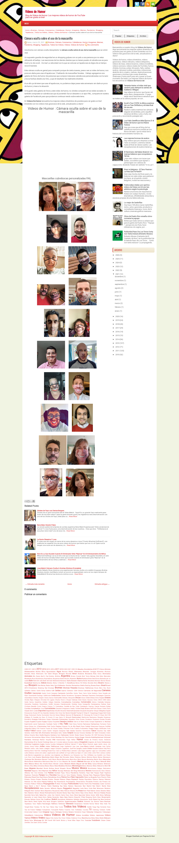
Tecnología (46, 804)
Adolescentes (29, 672)
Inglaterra (35, 744)
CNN (104, 700)
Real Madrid (87, 786)
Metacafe (103, 761)
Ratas (65, 786)
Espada (27, 722)
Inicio (26, 23)
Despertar (90, 711)
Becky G (56, 683)
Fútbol (33, 731)
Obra (103, 771)
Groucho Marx (34, 735)
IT (77, 744)
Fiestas (58, 726)
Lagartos (88, 751)
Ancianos (88, 674)
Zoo (32, 822)
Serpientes (55, 797)
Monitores (68, 766)
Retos (62, 791)
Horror (42, 740)
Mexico (31, 764)
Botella (82, 685)
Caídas (58, 690)
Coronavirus (50, 30)
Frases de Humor (52, 728)
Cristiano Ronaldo (30, 706)
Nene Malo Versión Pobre (46, 525)
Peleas (108, 775)
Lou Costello (98, 755)
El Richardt (67, 717)
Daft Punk (93, 708)
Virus (79, 818)
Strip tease (46, 801)
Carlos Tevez (78, 693)
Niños (54, 771)
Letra (72, 753)
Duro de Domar (55, 715)
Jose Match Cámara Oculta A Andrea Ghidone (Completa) (59, 568)
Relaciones (100, 788)
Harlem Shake (74, 735)
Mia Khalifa (44, 764)
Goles (65, 733)
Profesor (33, 784)
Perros (64, 777)
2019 (117, 320)
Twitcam (102, 810)
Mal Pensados (64, 757)
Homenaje (35, 740)
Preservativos (80, 782)
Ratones (70, 786)
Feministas (42, 726)
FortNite (107, 726)
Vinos (63, 818)
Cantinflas (69, 693)
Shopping (99, 30)
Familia (79, 724)
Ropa (69, 793)
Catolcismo (47, 695)
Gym (58, 735)
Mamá (95, 757)
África (43, 672)
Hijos (43, 737)
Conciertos (27, 704)
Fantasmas (95, 724)
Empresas (107, 717)
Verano (71, 812)
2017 (57, 669)
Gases (72, 731)
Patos (91, 775)
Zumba (44, 822)
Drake (108, 713)
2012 (34, 669)
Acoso (102, 669)
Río (77, 791)
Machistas (46, 757)
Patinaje (85, 775)
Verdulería (77, 812)
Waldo (102, 818)
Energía (35, 719)
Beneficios (71, 683)
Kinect (50, 751)
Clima (95, 700)
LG (82, 753)
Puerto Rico (88, 784)
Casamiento (32, 695)
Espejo (44, 722)
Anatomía (81, 674)
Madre (52, 757)
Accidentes (88, 669)
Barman (97, 681)
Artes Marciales (105, 676)
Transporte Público (57, 810)
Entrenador (55, 719)
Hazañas (88, 735)
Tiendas (36, 807)
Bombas (68, 685)
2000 (26, 669)
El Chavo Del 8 (103, 715)
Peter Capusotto (77, 777)
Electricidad (76, 717)
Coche (26, 702)
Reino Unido (88, 788)
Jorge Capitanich (65, 746)
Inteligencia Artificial (63, 744)
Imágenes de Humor (94, 742)
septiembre (119, 284)
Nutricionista (96, 771)
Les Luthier (60, 753)
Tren (72, 810)
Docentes (46, 713)
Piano (99, 777)
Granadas (102, 733)
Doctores (52, 713)
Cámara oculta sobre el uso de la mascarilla (48, 38)
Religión (27, 791)
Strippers (54, 801)
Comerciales (86, 702)
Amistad (68, 674)
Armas (93, 676)
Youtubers (96, 820)
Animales (28, 676)
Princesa (27, 784)
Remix (43, 791)
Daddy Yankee (75, 708)
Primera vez (106, 782)
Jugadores (65, 748)
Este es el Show (79, 722)
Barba (85, 681)
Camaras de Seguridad (92, 691)
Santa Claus (65, 795)
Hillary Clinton (50, 737)
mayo (117, 296)
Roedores (31, 793)
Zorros (39, 822)
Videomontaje (38, 815)
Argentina (65, 676)
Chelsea (64, 698)
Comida (101, 702)
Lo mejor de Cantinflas (133, 203)
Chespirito (71, 698)
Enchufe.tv (27, 719)
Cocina (31, 702)
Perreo (59, 777)
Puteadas (96, 784)
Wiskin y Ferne (66, 820)
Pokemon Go (28, 782)
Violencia (74, 818)
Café (52, 691)
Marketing (90, 759)
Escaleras (88, 719)
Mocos (52, 766)
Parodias (53, 775)
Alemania (78, 672)
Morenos (89, 766)
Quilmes (107, 784)
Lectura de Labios (41, 753)
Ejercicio (68, 715)
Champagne (100, 695)
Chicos (83, 698)
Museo (69, 768)
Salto (37, 795)
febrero (118, 307)
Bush (108, 688)
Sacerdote (27, 795)
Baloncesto (56, 681)
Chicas (78, 698)
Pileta (108, 777)
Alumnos (107, 672)
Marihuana (65, 759)
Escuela (107, 719)
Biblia (85, 683)
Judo (37, 748)
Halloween (65, 735)
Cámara (41, 30)
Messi (98, 761)
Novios (88, 771)
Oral (45, 773)
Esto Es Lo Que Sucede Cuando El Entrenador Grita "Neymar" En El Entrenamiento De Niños (71, 554)
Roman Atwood (39, 793)
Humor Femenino (104, 740)
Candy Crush (46, 693)
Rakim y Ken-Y (34, 786)
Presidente (89, 782)
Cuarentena (59, 706)
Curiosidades (49, 708)
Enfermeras (42, 719)
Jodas (42, 746)
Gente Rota (34, 733)
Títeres (52, 807)
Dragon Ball (102, 713)
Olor (32, 773)
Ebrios (62, 715)
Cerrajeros (78, 695)
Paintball (57, 773)
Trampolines (46, 810)
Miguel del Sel (81, 764)
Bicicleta (90, 683)
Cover (108, 704)
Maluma (89, 757)
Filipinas (65, 726)
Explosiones (42, 724)
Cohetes (45, 702)
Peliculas (27, 777)
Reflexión (53, 788)
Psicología (64, 784)
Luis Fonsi (28, 757)
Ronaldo (59, 793)
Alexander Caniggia (89, 672)
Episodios (72, 719)
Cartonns (95, 693)
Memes (83, 30)
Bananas (63, 681)
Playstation (88, 779)
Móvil (106, 766)
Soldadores (69, 799)
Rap (61, 786)
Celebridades (56, 695)
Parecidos (35, 775)
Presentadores (70, 782)
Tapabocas (29, 32)
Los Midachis (65, 755)
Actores (107, 669)
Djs (42, 713)
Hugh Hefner (71, 740)
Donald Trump (75, 713)
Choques (37, 700)
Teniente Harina (88, 804)
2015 (48, 669)
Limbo (89, 753)
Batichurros (37, 683)
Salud (41, 795)
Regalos (59, 788)
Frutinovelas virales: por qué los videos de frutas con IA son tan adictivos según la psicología (136, 187)
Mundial (39, 768)
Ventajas (58, 812)
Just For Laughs (76, 748)
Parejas (42, 775)
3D (76, 669)
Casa (100, 693)
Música (83, 768)
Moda (56, 766)
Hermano (107, 735)
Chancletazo (28, 698)
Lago (93, 751)
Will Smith (56, 820)
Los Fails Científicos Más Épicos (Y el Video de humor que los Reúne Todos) (139, 123)
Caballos (27, 691)
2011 (30, 669)
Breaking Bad (42, 688)
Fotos (34, 728)
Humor (68, 30)
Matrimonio (46, 761)
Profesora (40, 784)
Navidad (27, 771)
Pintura (33, 779)
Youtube (88, 820)
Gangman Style (64, 731)
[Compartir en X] (31, 501)
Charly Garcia (48, 698)
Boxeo (93, 685)
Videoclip (89, 812)
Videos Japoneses (97, 815)
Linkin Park (96, 753)
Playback (74, 779)
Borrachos (76, 685)
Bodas (48, 685)
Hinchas (59, 737)
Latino (108, 751)
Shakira (70, 797)
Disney (35, 713)
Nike (50, 771)
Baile (31, 681)
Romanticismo (50, 793)
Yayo (78, 820)
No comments (93, 45)
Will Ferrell (48, 820)
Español (39, 722)
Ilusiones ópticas (73, 742)
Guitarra (53, 735)
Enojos (49, 719)
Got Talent (95, 733)
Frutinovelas (84, 728)
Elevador (100, 717)
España (33, 722)
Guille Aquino (45, 735)
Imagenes (75, 30)
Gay (105, 731)
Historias (71, 737)
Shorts (95, 797)
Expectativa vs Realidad (102, 722)
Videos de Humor (35, 11)
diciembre (119, 276)
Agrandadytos (51, 672)
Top (98, 807)
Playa (68, 779)
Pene (37, 777)
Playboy (81, 779)
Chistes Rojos (29, 700)
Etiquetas (130, 36)
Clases (84, 700)
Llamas (102, 753)
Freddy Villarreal (63, 728)
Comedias (76, 702)
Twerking (95, 810)
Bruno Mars (98, 688)
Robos (108, 791)
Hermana (101, 735)
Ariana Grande (76, 676)
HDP (95, 735)
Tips (47, 807)
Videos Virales (38, 818)
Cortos (103, 704)
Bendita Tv (63, 683)
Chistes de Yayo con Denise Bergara (50, 511)
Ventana (65, 812)
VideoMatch (28, 815)
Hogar (82, 737)
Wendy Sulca (28, 820)
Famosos (86, 724)
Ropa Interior (75, 793)
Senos (102, 795)
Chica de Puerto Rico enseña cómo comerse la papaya (138, 217)
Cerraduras (70, 695)
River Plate (86, 791)
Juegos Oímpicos (56, 748)
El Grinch (49, 717)
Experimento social (30, 724)
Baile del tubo (47, 681)
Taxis (34, 804)
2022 (117, 270)
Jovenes (98, 746)
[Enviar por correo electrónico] (25, 501)
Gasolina (79, 731)
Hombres (27, 740)
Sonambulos (84, 799)
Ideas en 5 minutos (56, 742)
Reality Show (106, 786)
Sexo (61, 797)
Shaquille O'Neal (79, 797)
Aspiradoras (48, 679)
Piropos (38, 779)
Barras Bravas (105, 681)
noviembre (119, 280)
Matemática (38, 761)
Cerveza (85, 695)
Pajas (63, 773)
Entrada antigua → (102, 584)
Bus (104, 688)
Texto (105, 804)
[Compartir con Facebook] (33, 501)
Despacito (83, 711)
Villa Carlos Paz (55, 818)
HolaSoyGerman (97, 737)
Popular (118, 36)
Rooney (65, 793)
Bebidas (49, 683)
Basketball (28, 683)
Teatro (39, 804)
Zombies (27, 822)
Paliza (68, 773)
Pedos (102, 775)
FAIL (61, 724)
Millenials (107, 764)
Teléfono (54, 804)
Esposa (50, 722)
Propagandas (48, 784)
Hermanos (27, 737)
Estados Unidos (66, 721)
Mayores (65, 761)
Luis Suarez (36, 757)
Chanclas (107, 695)
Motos (95, 766)
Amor (74, 674)
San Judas (47, 795)
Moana (47, 766)
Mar (33, 759)
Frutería (76, 728)
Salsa (33, 795)
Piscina (44, 779)
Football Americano (91, 726)
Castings (40, 695)
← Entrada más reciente (34, 584)
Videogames (98, 812)
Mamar (100, 757)
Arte (97, 676)
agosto (118, 288)
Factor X (56, 724)
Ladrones (74, 751)
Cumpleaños (35, 708)
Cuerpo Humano (100, 706)
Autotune (85, 679)
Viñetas (68, 818)
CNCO (100, 700)
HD (92, 735)
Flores (83, 726)
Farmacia (103, 724)
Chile (88, 698)
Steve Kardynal (105, 799)
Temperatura (78, 804)
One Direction (38, 773)
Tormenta (103, 807)
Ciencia (74, 700)
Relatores (107, 788)
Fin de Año (71, 726)
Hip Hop (65, 737)
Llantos (108, 753)
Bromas (34, 30)
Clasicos (90, 700)
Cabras (33, 691)
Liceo (85, 753)
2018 (61, 669)
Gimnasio (54, 733)
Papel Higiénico (105, 773)
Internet (73, 744)
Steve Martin (28, 801)
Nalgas (99, 768)
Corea (80, 704)
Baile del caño (38, 681)
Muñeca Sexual (54, 768)
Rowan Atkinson (94, 793)
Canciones (36, 693)
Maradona (38, 759)
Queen (102, 784)
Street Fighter (38, 801)
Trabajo (38, 810)
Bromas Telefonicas (86, 688)
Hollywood (107, 737)
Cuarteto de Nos (69, 706)
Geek (108, 731)
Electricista (85, 717)
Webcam (107, 818)
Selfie (97, 795)
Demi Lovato (34, 711)
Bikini (96, 683)
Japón (96, 744)
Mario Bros (73, 759)
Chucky (57, 700)
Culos (108, 706)
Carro (85, 693)
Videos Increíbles (82, 815)
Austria (66, 679)
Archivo (143, 36)
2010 (117, 355)
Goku (60, 733)
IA (34, 742)
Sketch (54, 799)
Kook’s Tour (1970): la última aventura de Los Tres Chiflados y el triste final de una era (139, 105)
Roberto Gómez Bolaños (98, 791)
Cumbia (27, 708)
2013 (39, 669)
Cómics (94, 702)
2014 (44, 669)
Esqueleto (56, 722)
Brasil (103, 685)
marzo (117, 303)
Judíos (32, 748)
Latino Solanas (29, 753)
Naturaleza (106, 768)
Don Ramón (66, 713)
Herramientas (36, 737)
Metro (26, 764)
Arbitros (57, 676)
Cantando (61, 693)
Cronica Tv (51, 706)
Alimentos (100, 672)
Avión (90, 679)
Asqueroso (56, 679)
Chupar (68, 700)
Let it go (67, 753)
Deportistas (50, 711)
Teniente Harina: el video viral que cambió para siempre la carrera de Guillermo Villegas (138, 87)
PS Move (57, 784)
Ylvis (82, 820)
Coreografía (86, 704)
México (37, 764)
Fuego (91, 728)
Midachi (67, 764)
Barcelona (91, 681)
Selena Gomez (90, 795)
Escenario (96, 719)
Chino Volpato (99, 698)
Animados (106, 674)
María (54, 759)
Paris (47, 775)
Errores (82, 719)
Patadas (73, 775)
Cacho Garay (40, 691)
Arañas (51, 676)
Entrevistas (63, 719)
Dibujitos (102, 711)
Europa (92, 722)
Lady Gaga (81, 751)
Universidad (28, 812)
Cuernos (91, 706)
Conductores (43, 704)
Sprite (90, 799)
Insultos (53, 744)
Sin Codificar (46, 799)
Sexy (66, 797)
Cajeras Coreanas (67, 691)
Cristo (39, 706)
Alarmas (65, 672)
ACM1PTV (96, 669)
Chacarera (91, 695)
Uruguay (46, 812)
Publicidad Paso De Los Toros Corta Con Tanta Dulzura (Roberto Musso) (138, 233)
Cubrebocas (60, 30)
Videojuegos (106, 812)
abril (116, 299)
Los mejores (55, 755)
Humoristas (28, 742)
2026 (117, 255)
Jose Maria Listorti (87, 746)
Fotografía (27, 728)
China (92, 698)
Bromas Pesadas (70, 688)
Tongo (94, 807)
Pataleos (79, 775)
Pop (55, 782)
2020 (65, 669)
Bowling (87, 685)
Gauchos (100, 731)
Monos (84, 766)
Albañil (71, 672)
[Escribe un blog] (28, 501)
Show (99, 797)
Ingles (42, 744)
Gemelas (27, 733)
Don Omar (59, 713)
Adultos (38, 672)
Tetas (101, 804)
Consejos (57, 704)
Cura (42, 708)
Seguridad (82, 795)
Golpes (70, 733)
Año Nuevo (36, 676)
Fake (70, 724)
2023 (117, 266)
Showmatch (105, 797)
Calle (75, 691)
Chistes (107, 698)
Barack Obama (77, 681)
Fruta (72, 728)
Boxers (98, 685)
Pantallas (82, 773)
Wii (43, 820)
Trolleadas (78, 810)
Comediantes (66, 702)
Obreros (107, 771)
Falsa (75, 724)
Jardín (100, 744)
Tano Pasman (105, 801)
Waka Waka (95, 818)
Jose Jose (75, 746)
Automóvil (73, 679)
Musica (75, 768)
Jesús (105, 744)
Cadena (48, 691)
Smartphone (61, 799)
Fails (66, 724)
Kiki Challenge (42, 751)
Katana (100, 748)
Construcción (66, 704)
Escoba (102, 719)
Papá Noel (89, 773)
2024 (117, 263)
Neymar (45, 771)
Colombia (57, 702)
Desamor (63, 711)
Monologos (77, 766)
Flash (78, 726)
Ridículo (67, 791)
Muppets (63, 768)
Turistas (85, 810)
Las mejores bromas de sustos (136, 138)
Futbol (27, 731)
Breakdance (33, 688)
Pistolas (50, 779)
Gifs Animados (44, 733)
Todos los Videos (41, 32)
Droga (26, 715)
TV (90, 809)
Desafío (57, 711)
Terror (97, 804)
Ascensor (28, 679)
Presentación (61, 782)
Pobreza (95, 779)
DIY (39, 713)
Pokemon (107, 779)
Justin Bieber (87, 748)
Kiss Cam (55, 751)
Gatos (93, 731)
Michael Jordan (58, 764)
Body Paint (54, 685)
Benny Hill (79, 683)
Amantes (27, 674)
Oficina (27, 773)
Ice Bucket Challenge (42, 742)
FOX (37, 728)
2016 (53, 669)
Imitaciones (106, 742)
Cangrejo (54, 693)
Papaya (96, 773)
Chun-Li (63, 700)
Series (49, 797)
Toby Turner (59, 807)
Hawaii (81, 735)
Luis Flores (106, 755)
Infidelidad (27, 744)
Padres (51, 773)
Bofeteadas (61, 685)
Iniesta (47, 744)
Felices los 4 (33, 726)
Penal (34, 777)
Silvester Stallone (30, 799)
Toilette (89, 807)
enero (117, 311)
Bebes (43, 683)
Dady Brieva (85, 708)
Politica (50, 782)
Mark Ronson (81, 759)
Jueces (41, 748)
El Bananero (76, 715)
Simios (38, 799)
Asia (33, 679)
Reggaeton (67, 788)
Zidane (103, 820)
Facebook (49, 724)
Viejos (47, 818)
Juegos (47, 748)
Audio (62, 679)
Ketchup (27, 751)
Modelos (61, 766)
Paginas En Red (149, 836)
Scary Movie (74, 795)
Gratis (108, 733)
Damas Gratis (101, 708)
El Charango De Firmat (90, 715)
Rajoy (26, 786)
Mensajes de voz (89, 761)
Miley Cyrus (92, 764)
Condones (35, 704)
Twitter (108, 810)
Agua (59, 671)
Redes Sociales (45, 788)
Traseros (67, 810)
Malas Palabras (75, 757)
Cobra (108, 700)
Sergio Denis (42, 797)
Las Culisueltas (100, 751)
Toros (108, 807)
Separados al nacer (31, 797)
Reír (94, 788)
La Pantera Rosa (65, 751)
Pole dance (37, 782)
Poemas (101, 779)
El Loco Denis (58, 717)
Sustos (80, 801)
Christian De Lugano (48, 700)
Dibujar (96, 711)
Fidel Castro (51, 726)
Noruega (60, 771)
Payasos (96, 775)
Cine (79, 700)
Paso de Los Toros (63, 775)
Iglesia (65, 742)
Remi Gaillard (35, 791)
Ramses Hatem (46, 786)
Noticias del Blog (70, 771)
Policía (44, 782)
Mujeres (32, 768)
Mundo (46, 768)
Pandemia (91, 30)
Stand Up (96, 799)
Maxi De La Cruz (56, 761)
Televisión (70, 804)
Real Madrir (96, 786)
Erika (77, 719)
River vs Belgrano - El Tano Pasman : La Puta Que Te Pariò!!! (138, 170)
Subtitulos (61, 801)
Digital (108, 711)
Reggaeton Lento (78, 788)
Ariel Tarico (86, 676)
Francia (42, 728)
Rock (26, 793)
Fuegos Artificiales (100, 728)
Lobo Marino (28, 755)
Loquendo (37, 755)
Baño (69, 681)
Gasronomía (86, 731)
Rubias (103, 793)
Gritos (26, 735)
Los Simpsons (75, 755)
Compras (107, 702)
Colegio (51, 702)
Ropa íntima (84, 793)
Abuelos (80, 669)
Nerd (40, 771)
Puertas (81, 784)
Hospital (48, 740)
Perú (68, 777)
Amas (33, 674)
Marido (59, 759)
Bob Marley (41, 685)
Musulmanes (92, 768)
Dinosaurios (28, 713)
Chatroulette (58, 698)
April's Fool (45, 676)
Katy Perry (107, 748)
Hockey (77, 737)
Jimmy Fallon (34, 746)
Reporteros (48, 791)
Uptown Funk (37, 812)
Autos (79, 678)
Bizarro (101, 683)
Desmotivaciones (73, 711)
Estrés (87, 722)
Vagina (52, 812)
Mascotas (106, 759)
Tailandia (87, 801)
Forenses (102, 726)
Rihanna (73, 791)
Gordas (88, 733)
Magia (57, 757)
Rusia (108, 793)
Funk (108, 728)
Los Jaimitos (46, 755)
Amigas (55, 674)
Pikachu (103, 777)
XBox (73, 820)
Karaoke (95, 748)
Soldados (77, 799)
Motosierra (100, 766)
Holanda (88, 737)
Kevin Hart (33, 751)
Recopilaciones (31, 788)
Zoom (35, 822)
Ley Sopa (78, 753)
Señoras (107, 795)
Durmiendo (45, 715)
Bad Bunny (96, 679)
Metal (108, 761)
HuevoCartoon (60, 740)
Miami (50, 764)
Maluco (83, 757)
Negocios (35, 771)
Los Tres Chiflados (87, 755)
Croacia (44, 706)
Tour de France (29, 810)
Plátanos (62, 779)
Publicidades (73, 784)
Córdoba (74, 704)
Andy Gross (97, 674)
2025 (73, 669)
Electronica (93, 717)
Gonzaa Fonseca (79, 733)
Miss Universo (39, 766)
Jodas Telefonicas (52, 746)
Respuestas (56, 791)
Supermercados (70, 801)
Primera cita (97, 782)
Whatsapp (37, 820)
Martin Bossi (98, 759)
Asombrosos (40, 679)
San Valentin (56, 795)
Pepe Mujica (44, 777)
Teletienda (61, 804)
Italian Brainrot (88, 744)
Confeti (50, 704)
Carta (89, 693)
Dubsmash (32, 715)
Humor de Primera (91, 740)
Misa (32, 766)
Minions (27, 766)
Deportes (42, 711)
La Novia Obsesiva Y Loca (46, 539)
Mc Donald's (73, 761)
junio (117, 292)
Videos (50, 32)
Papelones (27, 775)
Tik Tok (42, 807)
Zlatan (108, 820)
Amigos (62, 674)
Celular (63, 695)
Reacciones (78, 786)
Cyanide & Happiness (63, 708)
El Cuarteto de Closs (38, 717)
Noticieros (81, 771)
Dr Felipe (85, 713)
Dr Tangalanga (93, 713)
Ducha (39, 715)
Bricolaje (51, 688)
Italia (80, 744)
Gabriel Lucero (41, 731)
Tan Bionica (95, 801)
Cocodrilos (38, 702)
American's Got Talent (44, 674)
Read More (73, 516)
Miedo (73, 764)
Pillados (27, 779)
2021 (69, 669)
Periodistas (52, 777)
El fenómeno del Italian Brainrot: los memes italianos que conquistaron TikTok (138, 154)
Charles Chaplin (38, 698)
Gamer (49, 731)
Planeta (56, 779)
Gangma (55, 731)
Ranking (56, 786)
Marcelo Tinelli (47, 759)
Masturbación (29, 761)
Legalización (51, 753)
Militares (100, 764)
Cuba (77, 706)
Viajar (84, 812)
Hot (53, 740)
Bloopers (33, 685)
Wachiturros (86, 818)
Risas (80, 791)
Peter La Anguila (90, 777)
